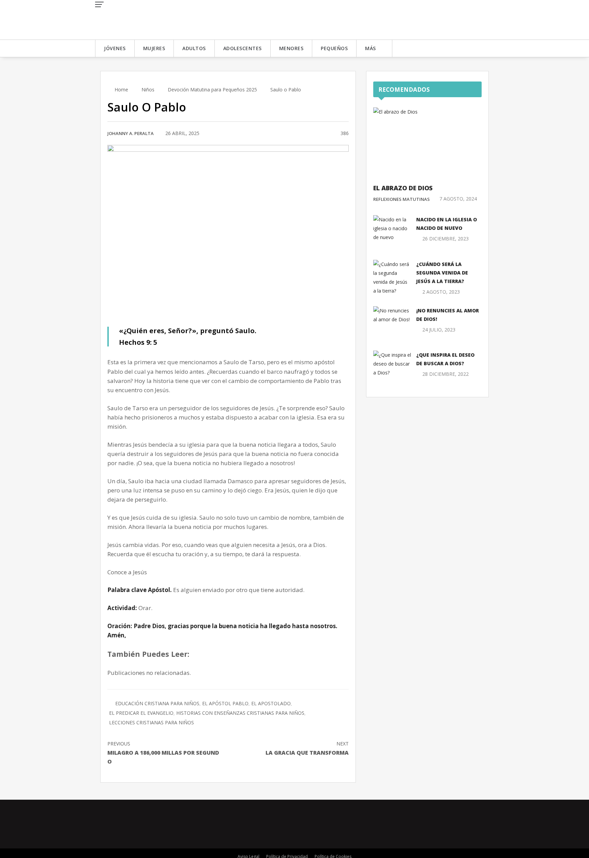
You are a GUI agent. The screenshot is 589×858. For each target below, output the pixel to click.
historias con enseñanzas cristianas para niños (240, 713)
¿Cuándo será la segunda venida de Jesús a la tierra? (442, 272)
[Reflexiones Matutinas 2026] (144, 19)
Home (120, 89)
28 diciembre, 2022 (445, 374)
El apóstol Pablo (225, 703)
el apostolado (271, 703)
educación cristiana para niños (157, 703)
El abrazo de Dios (403, 188)
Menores (291, 48)
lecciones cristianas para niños (151, 722)
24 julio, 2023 (438, 329)
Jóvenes (115, 48)
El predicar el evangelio (141, 713)
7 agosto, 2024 (458, 198)
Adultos (194, 48)
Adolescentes (242, 48)
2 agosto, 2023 (441, 292)
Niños (147, 89)
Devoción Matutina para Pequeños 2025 (212, 89)
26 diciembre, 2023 (445, 238)
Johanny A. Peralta (130, 133)
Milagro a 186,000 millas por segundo (163, 752)
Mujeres (154, 48)
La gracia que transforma (307, 748)
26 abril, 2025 (182, 133)
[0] (327, 133)
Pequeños (334, 48)
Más (370, 48)
